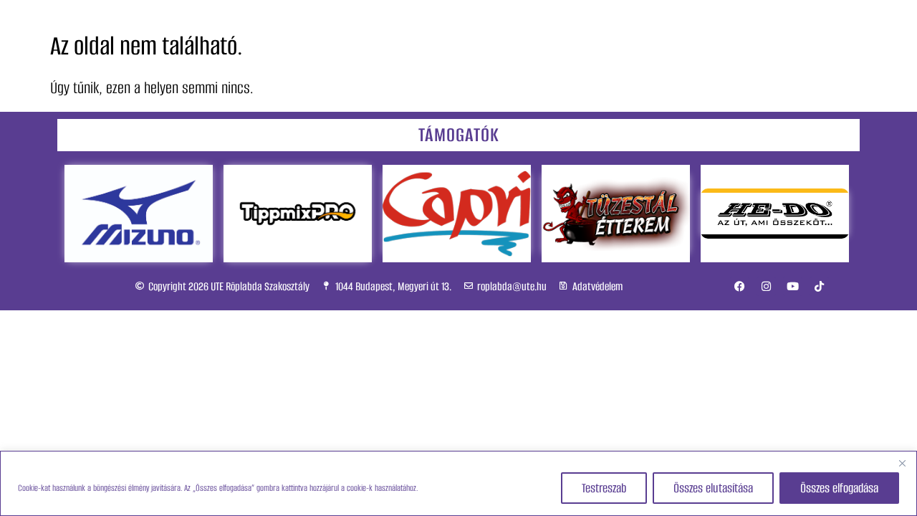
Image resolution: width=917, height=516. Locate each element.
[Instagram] (766, 286)
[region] (458, 483)
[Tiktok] (819, 286)
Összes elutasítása (713, 488)
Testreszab (604, 488)
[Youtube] (792, 286)
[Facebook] (739, 286)
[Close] (902, 463)
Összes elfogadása (839, 488)
